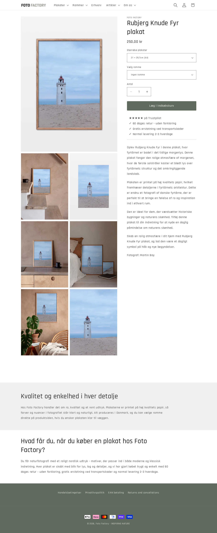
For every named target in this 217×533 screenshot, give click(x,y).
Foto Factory (102, 523)
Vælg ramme (134, 67)
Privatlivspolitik (94, 492)
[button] (61, 5)
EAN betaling (116, 492)
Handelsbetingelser (69, 492)
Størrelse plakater (137, 50)
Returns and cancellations (143, 492)
